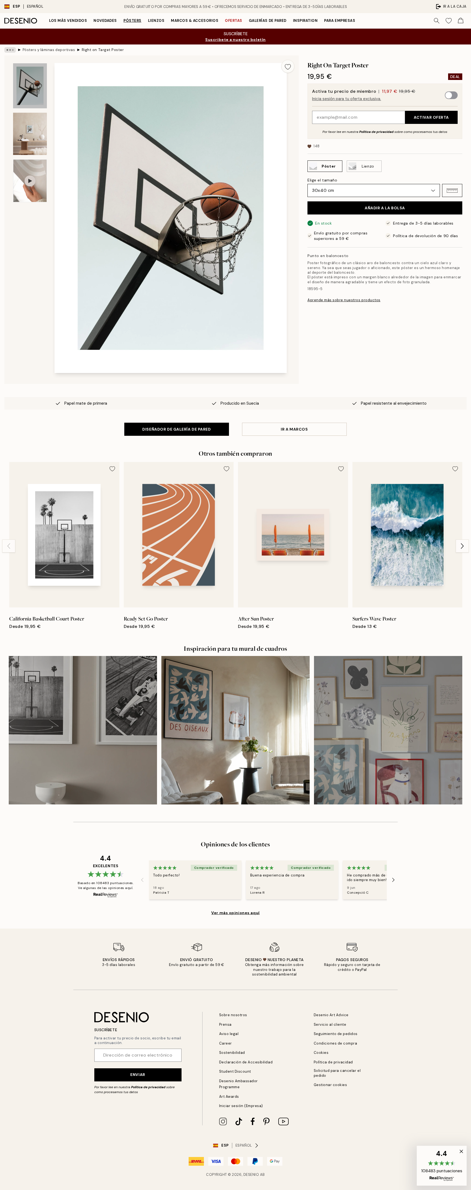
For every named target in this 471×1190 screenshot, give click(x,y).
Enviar (137, 1074)
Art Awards (229, 1096)
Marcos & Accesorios (194, 20)
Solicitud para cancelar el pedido (337, 1073)
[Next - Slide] (462, 546)
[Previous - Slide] (8, 546)
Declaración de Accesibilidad (246, 1062)
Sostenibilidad (232, 1052)
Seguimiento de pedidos (336, 1033)
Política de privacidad (376, 132)
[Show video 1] (30, 180)
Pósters (132, 20)
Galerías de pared (267, 20)
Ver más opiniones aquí (235, 912)
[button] (452, 190)
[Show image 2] (30, 134)
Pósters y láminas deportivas (49, 49)
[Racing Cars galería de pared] (83, 730)
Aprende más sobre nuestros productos (344, 300)
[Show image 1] (30, 85)
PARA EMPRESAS (339, 20)
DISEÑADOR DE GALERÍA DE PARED (176, 429)
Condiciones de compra (335, 1043)
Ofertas (233, 20)
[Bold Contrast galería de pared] (235, 730)
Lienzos (156, 20)
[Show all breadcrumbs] (10, 50)
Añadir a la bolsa (385, 207)
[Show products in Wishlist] (449, 20)
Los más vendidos (68, 20)
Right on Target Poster (103, 49)
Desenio (251, 1174)
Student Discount (235, 1071)
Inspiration (305, 20)
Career (225, 1043)
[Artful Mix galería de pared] (388, 730)
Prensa (225, 1024)
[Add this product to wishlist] (287, 66)
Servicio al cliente (330, 1024)
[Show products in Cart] (461, 20)
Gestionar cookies (330, 1084)
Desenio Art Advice (331, 1015)
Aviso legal (229, 1033)
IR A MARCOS (294, 429)
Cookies (321, 1052)
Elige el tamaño (322, 180)
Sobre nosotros (233, 1015)
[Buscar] (437, 20)
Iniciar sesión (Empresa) (241, 1105)
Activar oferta (431, 117)
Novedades (105, 20)
